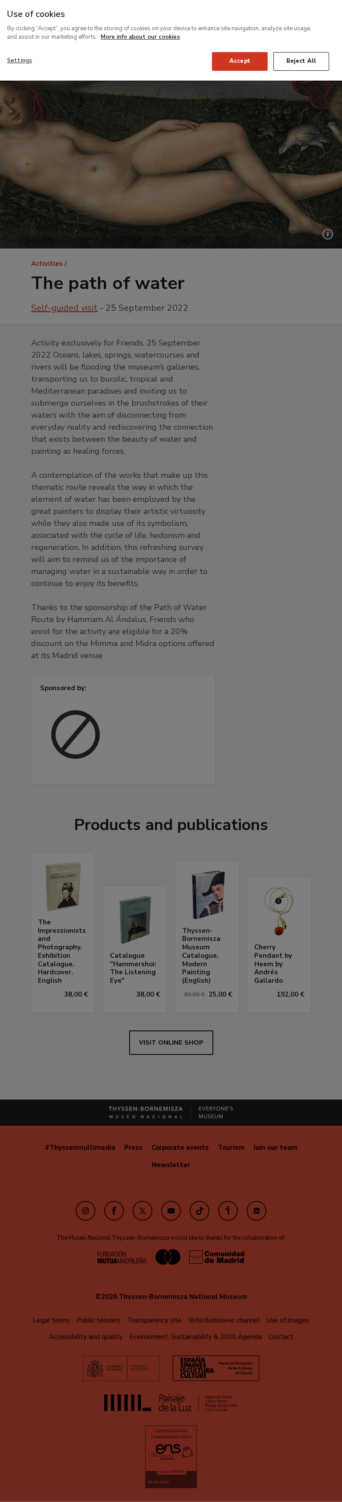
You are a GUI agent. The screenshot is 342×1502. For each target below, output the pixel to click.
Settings (19, 61)
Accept (239, 61)
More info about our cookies (140, 37)
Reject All (301, 61)
